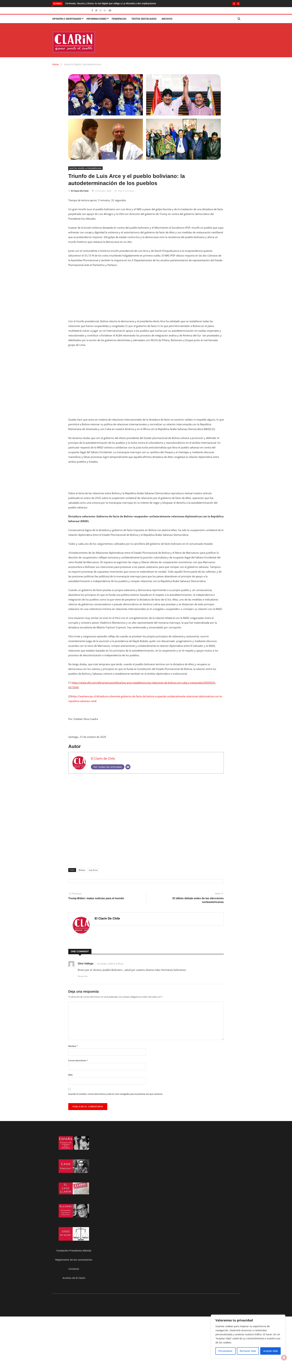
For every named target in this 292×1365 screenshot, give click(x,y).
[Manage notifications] (284, 1357)
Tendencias (119, 18)
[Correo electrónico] (127, 766)
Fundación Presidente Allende (73, 1250)
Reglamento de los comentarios (73, 1259)
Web (70, 1074)
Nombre (73, 1046)
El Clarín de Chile (80, 190)
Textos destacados (143, 18)
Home (55, 64)
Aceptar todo (270, 1350)
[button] (234, 3)
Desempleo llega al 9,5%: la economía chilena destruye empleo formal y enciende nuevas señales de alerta (122, 3)
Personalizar (225, 1350)
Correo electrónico (78, 1060)
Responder (83, 976)
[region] (248, 1336)
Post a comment (126, 190)
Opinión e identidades (66, 18)
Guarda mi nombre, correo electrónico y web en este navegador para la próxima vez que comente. (115, 1093)
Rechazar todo (248, 1350)
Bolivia (82, 870)
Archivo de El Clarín (74, 1278)
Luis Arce (93, 870)
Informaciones (96, 18)
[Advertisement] (146, 295)
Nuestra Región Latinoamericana (82, 64)
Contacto (73, 1268)
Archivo (167, 18)
